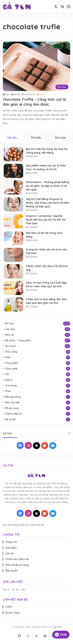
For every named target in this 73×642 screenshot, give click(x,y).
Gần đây (12, 137)
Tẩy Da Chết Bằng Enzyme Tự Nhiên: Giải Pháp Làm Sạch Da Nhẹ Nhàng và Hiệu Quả (47, 202)
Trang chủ (11, 541)
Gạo (7, 94)
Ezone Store (12, 612)
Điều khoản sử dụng (17, 564)
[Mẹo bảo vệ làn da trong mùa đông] (13, 238)
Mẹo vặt (9, 334)
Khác (8, 357)
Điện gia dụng (13, 396)
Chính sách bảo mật (17, 559)
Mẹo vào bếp (12, 402)
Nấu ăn (16, 94)
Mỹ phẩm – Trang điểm (18, 340)
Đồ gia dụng (12, 408)
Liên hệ (9, 553)
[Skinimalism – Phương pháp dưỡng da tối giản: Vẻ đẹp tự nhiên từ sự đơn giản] (13, 187)
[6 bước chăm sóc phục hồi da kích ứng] (13, 271)
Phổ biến (36, 137)
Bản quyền (11, 570)
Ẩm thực (9, 323)
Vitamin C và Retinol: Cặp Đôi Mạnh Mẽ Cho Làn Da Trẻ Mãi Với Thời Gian (46, 219)
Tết (7, 374)
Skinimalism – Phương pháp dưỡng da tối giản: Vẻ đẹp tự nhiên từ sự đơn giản (47, 186)
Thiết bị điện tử (13, 413)
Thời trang (11, 385)
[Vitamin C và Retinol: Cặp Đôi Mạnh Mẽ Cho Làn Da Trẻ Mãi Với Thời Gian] (13, 221)
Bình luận (60, 137)
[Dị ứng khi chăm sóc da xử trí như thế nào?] (13, 255)
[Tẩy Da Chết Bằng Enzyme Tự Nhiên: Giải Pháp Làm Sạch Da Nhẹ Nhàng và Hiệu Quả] (13, 204)
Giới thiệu (10, 547)
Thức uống (11, 351)
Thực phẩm (11, 363)
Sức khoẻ (10, 346)
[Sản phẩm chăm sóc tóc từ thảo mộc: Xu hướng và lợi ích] (13, 171)
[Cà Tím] (17, 6)
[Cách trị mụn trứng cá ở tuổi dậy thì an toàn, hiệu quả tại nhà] (13, 288)
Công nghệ (11, 368)
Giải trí (8, 380)
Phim (8, 391)
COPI (8, 606)
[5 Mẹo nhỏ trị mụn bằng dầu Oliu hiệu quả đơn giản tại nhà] (13, 304)
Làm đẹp (10, 329)
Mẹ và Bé (10, 419)
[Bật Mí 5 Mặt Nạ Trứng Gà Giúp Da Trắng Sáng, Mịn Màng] (13, 154)
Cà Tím (57, 627)
